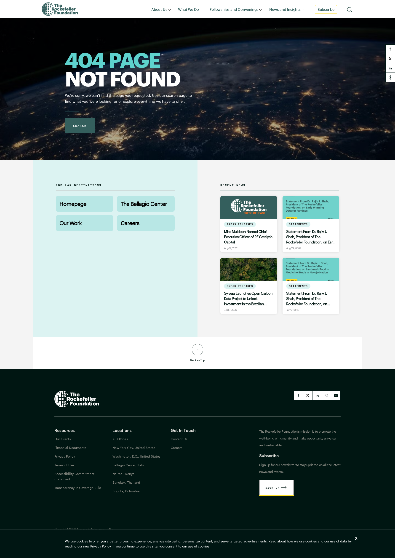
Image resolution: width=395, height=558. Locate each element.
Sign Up (272, 487)
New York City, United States (133, 448)
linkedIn (317, 395)
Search (80, 125)
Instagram (326, 395)
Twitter (307, 395)
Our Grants (62, 439)
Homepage (72, 203)
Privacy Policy (100, 546)
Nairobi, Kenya (123, 474)
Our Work (70, 223)
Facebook (298, 395)
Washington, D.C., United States (136, 456)
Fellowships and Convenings (234, 9)
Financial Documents (70, 448)
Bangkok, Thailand (126, 482)
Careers (130, 223)
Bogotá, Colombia (126, 491)
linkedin (390, 68)
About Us (159, 9)
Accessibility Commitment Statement (74, 476)
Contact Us (179, 439)
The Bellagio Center (144, 203)
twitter (390, 58)
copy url (390, 77)
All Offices (120, 439)
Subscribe (326, 9)
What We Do (188, 9)
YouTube (335, 395)
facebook (390, 49)
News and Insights (285, 9)
